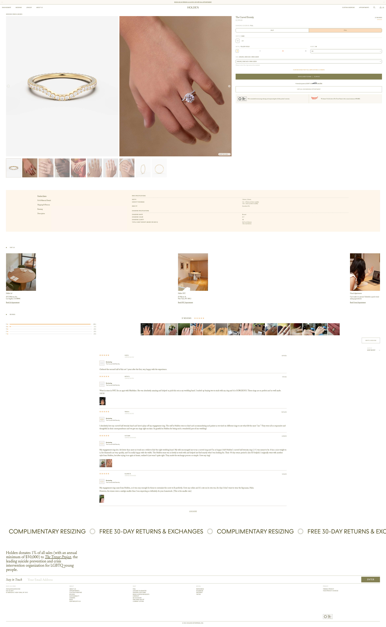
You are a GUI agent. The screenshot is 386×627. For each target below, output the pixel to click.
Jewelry (29, 7)
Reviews (72, 594)
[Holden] (193, 7)
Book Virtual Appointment (358, 302)
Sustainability (74, 596)
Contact (136, 596)
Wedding (19, 7)
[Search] (374, 7)
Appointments (364, 7)
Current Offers (138, 601)
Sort (369, 348)
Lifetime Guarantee (140, 591)
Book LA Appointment (12, 302)
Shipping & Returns (43, 205)
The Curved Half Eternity (113, 364)
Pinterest (199, 592)
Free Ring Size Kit (138, 599)
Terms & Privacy (328, 589)
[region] (240, 329)
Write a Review (372, 341)
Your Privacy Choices (330, 591)
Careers (72, 598)
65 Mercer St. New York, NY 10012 (17, 592)
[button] (51, 324)
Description (41, 213)
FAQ (134, 589)
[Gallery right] (229, 86)
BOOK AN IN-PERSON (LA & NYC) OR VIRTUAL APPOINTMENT (193, 2)
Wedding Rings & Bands (14, 14)
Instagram (200, 589)
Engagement (6, 7)
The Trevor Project (58, 557)
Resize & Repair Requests (141, 594)
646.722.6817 (10, 591)
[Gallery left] (8, 86)
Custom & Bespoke (348, 7)
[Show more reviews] (193, 511)
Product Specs (41, 196)
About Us (39, 7)
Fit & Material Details (44, 200)
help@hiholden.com (13, 589)
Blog (71, 599)
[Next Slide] (338, 329)
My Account (137, 598)
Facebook (199, 591)
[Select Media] (13, 167)
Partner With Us (75, 601)
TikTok (198, 594)
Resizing (40, 209)
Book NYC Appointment (185, 302)
